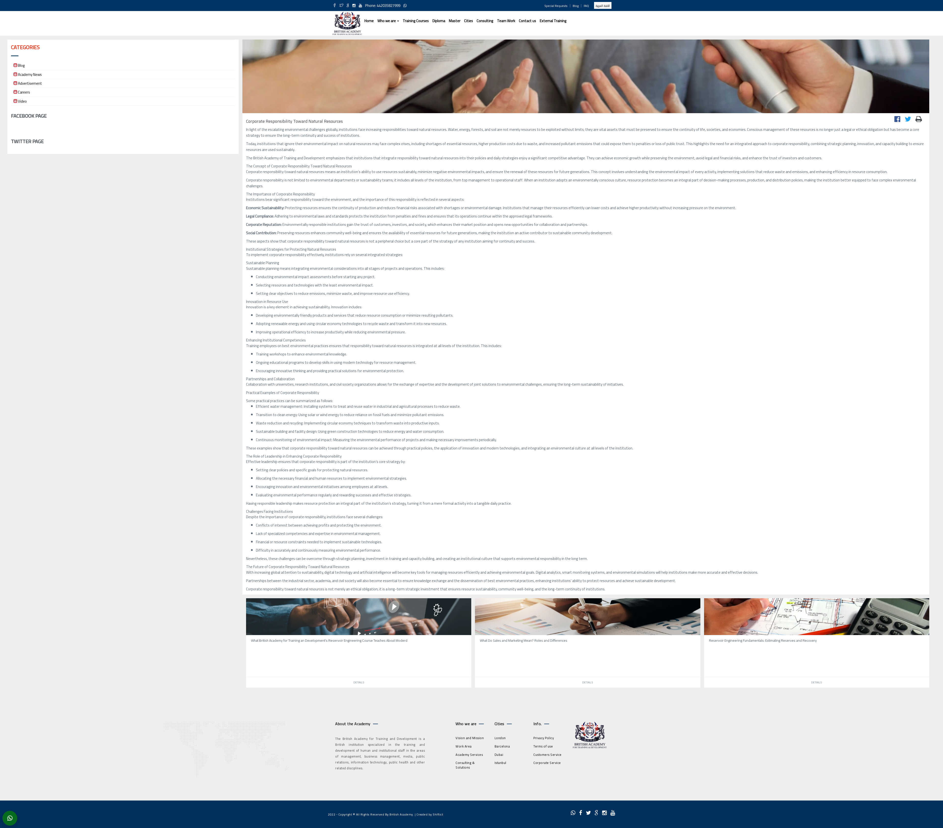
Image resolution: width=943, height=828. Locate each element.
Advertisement (30, 83)
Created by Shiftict (429, 814)
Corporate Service (547, 763)
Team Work (506, 20)
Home (369, 20)
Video (22, 101)
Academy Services (469, 755)
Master (454, 20)
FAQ (586, 6)
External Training (553, 20)
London (500, 738)
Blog (576, 6)
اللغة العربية (603, 6)
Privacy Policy (543, 738)
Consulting (485, 20)
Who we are (387, 20)
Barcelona (502, 746)
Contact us (527, 20)
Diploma (438, 20)
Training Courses (416, 20)
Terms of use (543, 746)
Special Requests (556, 6)
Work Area (464, 746)
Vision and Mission (470, 738)
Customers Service (547, 755)
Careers (24, 92)
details (358, 682)
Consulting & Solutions (465, 765)
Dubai (499, 755)
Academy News (30, 74)
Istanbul (500, 763)
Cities (468, 20)
